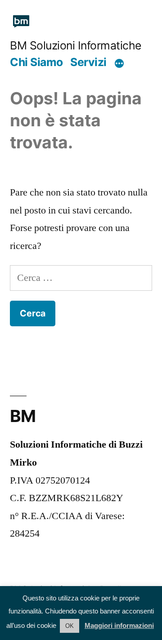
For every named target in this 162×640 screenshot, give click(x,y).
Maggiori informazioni (119, 625)
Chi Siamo (36, 62)
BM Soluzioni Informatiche (75, 45)
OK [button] (69, 625)
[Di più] (119, 63)
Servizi (88, 62)
